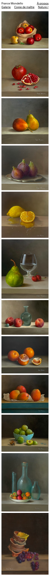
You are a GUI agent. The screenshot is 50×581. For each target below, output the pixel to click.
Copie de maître (24, 7)
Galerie (6, 7)
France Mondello (12, 3)
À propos (43, 3)
